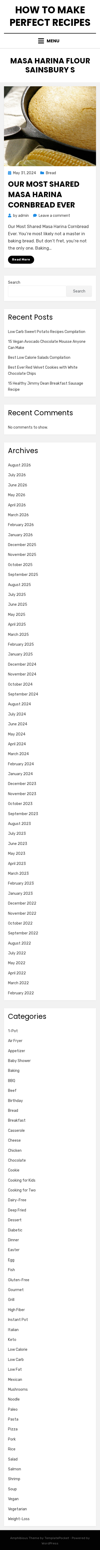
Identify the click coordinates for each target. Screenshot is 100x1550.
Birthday (15, 1101)
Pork (12, 1439)
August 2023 (19, 823)
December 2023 (22, 784)
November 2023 (22, 794)
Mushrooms (18, 1389)
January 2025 (20, 654)
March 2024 (18, 754)
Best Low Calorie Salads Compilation (39, 357)
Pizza (13, 1429)
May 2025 (16, 614)
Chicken (15, 1150)
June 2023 (17, 843)
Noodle (14, 1399)
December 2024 (22, 664)
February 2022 (21, 993)
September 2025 (23, 574)
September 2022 (23, 933)
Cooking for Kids (21, 1180)
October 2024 (20, 684)
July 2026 (17, 475)
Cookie (13, 1170)
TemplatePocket (57, 1538)
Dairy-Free (17, 1200)
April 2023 (17, 863)
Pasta (13, 1419)
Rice (11, 1449)
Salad (13, 1459)
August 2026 (19, 465)
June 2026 (17, 485)
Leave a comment (54, 215)
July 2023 (17, 833)
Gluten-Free (18, 1280)
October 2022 (20, 923)
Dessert (15, 1220)
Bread (51, 173)
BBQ (11, 1081)
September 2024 (23, 694)
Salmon (14, 1469)
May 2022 (16, 963)
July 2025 (17, 594)
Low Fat (15, 1369)
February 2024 (21, 764)
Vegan (13, 1499)
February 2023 (21, 883)
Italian (13, 1330)
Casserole (16, 1130)
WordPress (50, 1543)
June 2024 (17, 724)
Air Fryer (15, 1041)
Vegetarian (17, 1509)
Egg (11, 1260)
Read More (21, 259)
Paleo (13, 1409)
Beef (12, 1090)
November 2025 (22, 554)
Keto (12, 1339)
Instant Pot (18, 1319)
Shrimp (14, 1479)
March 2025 (18, 634)
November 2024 (22, 674)
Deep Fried (17, 1210)
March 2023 (18, 873)
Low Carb (16, 1359)
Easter (13, 1250)
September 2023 (23, 814)
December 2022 (22, 903)
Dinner (13, 1240)
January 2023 (20, 893)
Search (14, 282)
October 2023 (20, 804)
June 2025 (17, 604)
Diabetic (15, 1230)
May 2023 (16, 853)
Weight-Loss (19, 1519)
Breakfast (17, 1120)
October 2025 (20, 565)
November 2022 (22, 913)
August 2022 (19, 943)
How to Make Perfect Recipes (50, 16)
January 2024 (20, 774)
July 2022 (17, 953)
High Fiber (16, 1310)
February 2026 (21, 525)
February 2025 (21, 644)
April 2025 (17, 624)
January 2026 (20, 535)
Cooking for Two (22, 1190)
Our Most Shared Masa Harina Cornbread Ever (43, 194)
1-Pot (13, 1031)
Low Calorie (17, 1349)
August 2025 (19, 585)
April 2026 (17, 505)
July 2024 (17, 714)
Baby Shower (19, 1061)
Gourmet (16, 1290)
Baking (13, 1070)
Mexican (15, 1379)
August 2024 (19, 704)
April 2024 (17, 744)
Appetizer (16, 1051)
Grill (11, 1299)
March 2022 (18, 983)
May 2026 (16, 495)
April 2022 (17, 973)
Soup (12, 1489)
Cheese (14, 1140)
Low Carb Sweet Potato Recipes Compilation (46, 331)
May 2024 (16, 734)
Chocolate (17, 1160)
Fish (11, 1270)
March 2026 (18, 515)
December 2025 (22, 545)
